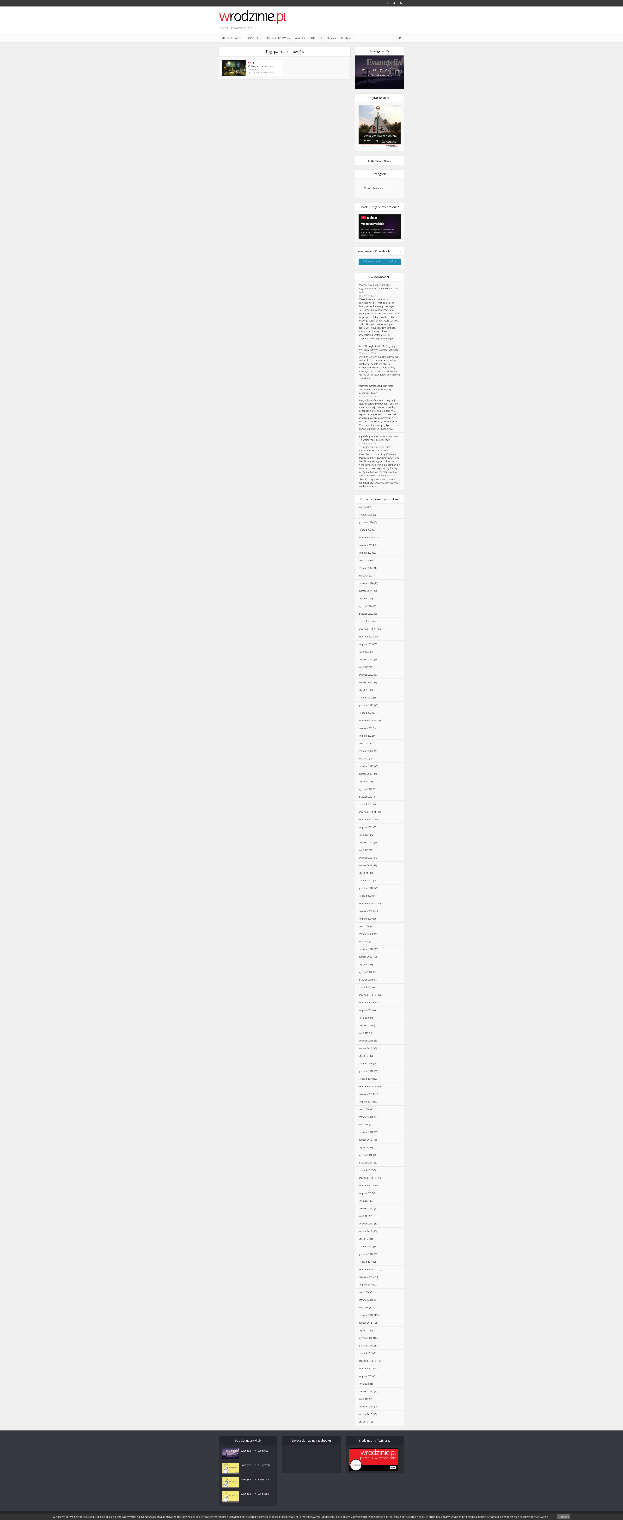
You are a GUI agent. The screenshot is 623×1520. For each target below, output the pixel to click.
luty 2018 (363, 1147)
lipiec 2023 (364, 651)
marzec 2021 (365, 865)
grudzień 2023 (366, 613)
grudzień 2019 (366, 979)
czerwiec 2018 (366, 1116)
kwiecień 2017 (366, 1223)
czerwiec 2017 (366, 1208)
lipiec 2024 (364, 560)
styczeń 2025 (366, 514)
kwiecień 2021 (366, 857)
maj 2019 (363, 1033)
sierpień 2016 (366, 1284)
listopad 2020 (366, 895)
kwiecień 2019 (366, 1040)
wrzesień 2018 (366, 1094)
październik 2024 (367, 537)
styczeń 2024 (366, 606)
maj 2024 (363, 575)
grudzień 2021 (366, 796)
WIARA (299, 38)
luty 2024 (363, 598)
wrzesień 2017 (366, 1185)
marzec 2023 (365, 682)
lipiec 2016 (364, 1292)
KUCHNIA (316, 38)
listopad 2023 (366, 621)
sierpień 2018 (366, 1101)
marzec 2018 (365, 1139)
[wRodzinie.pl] (252, 17)
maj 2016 (363, 1307)
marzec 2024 (365, 590)
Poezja (251, 62)
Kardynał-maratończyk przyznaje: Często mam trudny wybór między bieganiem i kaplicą (377, 389)
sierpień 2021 (366, 827)
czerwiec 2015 (366, 1391)
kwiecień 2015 (366, 1406)
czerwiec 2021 (366, 842)
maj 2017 (363, 1215)
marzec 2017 (365, 1231)
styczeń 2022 (366, 789)
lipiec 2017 (364, 1200)
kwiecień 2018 (366, 1132)
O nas (330, 38)
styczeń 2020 (366, 972)
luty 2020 (363, 964)
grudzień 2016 (366, 1254)
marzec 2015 (365, 1414)
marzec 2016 (365, 1322)
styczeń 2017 (366, 1246)
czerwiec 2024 (366, 567)
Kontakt (346, 38)
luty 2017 (363, 1238)
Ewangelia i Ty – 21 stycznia (255, 1464)
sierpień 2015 (366, 1376)
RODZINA (252, 38)
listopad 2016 (366, 1261)
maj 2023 (363, 667)
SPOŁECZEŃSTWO (277, 38)
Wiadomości (380, 277)
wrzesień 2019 (366, 1002)
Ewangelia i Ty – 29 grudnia (255, 1493)
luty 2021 (363, 872)
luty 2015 (363, 1421)
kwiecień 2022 (366, 766)
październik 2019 (367, 994)
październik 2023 (367, 628)
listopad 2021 (366, 804)
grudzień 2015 (366, 1345)
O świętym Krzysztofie (261, 66)
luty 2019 (363, 1055)
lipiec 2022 (364, 743)
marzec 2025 (365, 507)
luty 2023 (363, 689)
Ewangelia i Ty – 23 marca (379, 69)
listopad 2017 (366, 1170)
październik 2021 (367, 811)
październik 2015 (367, 1360)
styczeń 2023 (366, 697)
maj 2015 (363, 1398)
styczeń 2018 (366, 1155)
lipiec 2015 (364, 1383)
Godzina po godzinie (372, 261)
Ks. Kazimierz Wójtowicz (262, 72)
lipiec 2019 (364, 1017)
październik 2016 (367, 1269)
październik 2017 (367, 1177)
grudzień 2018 (366, 1071)
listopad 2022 (366, 712)
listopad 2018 (366, 1078)
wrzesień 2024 (366, 545)
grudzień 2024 (366, 522)
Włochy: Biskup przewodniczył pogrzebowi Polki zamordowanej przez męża (379, 288)
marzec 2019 (365, 1048)
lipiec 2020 (364, 926)
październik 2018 (367, 1086)
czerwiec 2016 (366, 1299)
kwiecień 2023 (366, 674)
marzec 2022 (365, 773)
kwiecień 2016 (366, 1315)
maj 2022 (363, 758)
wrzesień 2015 (366, 1368)
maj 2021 (363, 850)
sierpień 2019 (366, 1010)
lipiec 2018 (364, 1109)
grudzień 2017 (366, 1162)
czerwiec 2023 (366, 659)
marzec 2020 (365, 956)
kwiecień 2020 (366, 949)
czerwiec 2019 (366, 1025)
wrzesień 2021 (366, 819)
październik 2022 (367, 720)
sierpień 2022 (366, 735)
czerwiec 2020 (366, 933)
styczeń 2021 (366, 880)
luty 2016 (363, 1330)
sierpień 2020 (366, 918)
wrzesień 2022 (366, 728)
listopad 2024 (366, 529)
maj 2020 (363, 941)
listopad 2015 (366, 1353)
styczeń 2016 (366, 1337)
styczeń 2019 (366, 1063)
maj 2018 (363, 1124)
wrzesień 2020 (366, 911)
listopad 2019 (366, 987)
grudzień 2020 (366, 888)
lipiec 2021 (364, 834)
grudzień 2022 (366, 705)
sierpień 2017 (366, 1193)
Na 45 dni (392, 261)
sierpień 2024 (366, 552)
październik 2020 (367, 903)
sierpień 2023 (366, 644)
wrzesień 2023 (366, 636)
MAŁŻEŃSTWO (230, 38)
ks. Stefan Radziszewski (380, 74)
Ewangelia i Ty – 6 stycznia (255, 1479)
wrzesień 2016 (366, 1276)
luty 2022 (363, 781)
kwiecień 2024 (366, 583)
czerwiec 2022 (366, 750)
